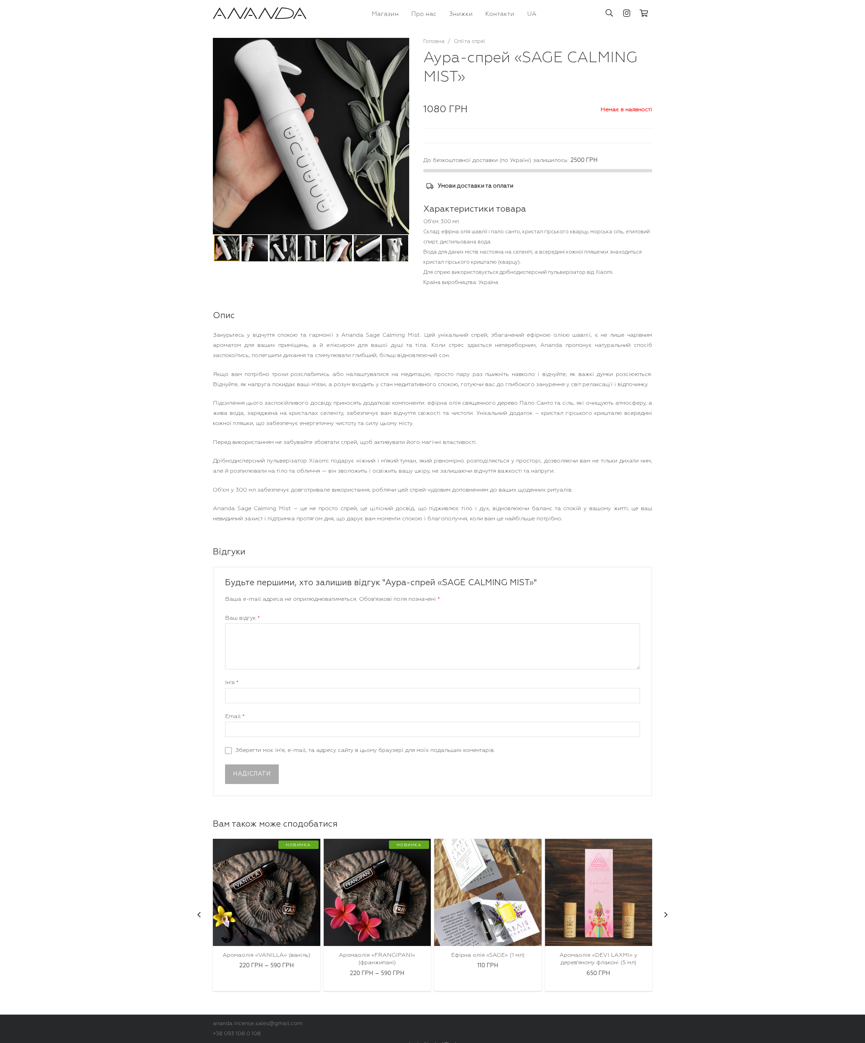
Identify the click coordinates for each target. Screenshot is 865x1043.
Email (235, 716)
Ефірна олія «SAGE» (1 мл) (377, 955)
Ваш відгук (242, 618)
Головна (434, 41)
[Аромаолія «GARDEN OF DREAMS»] (598, 892)
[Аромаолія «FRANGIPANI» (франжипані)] (267, 892)
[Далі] (665, 915)
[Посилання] (259, 13)
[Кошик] (644, 13)
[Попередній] (199, 915)
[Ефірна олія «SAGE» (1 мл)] (377, 892)
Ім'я (232, 683)
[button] (609, 13)
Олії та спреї (469, 41)
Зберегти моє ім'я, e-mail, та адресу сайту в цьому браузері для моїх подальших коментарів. (365, 750)
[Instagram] (626, 13)
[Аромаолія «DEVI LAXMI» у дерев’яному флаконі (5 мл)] (488, 892)
